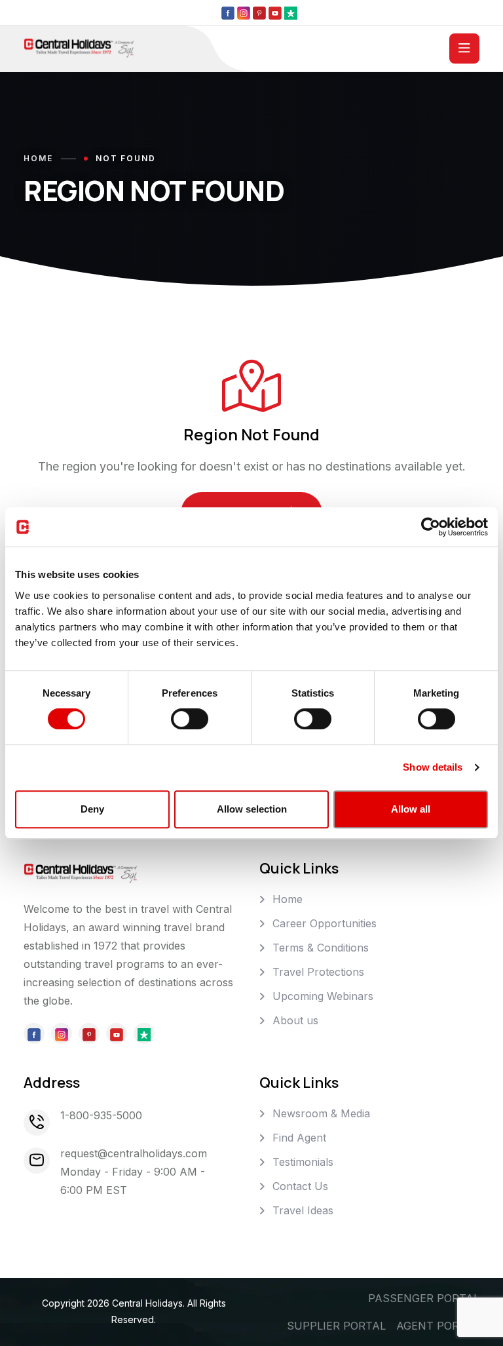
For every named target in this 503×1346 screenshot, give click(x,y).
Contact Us (300, 1186)
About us (295, 1020)
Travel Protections (318, 971)
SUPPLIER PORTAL (336, 1325)
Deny (92, 809)
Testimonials (302, 1161)
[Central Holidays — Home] (79, 47)
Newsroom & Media (321, 1113)
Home (38, 158)
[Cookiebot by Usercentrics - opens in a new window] (430, 527)
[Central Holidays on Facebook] (227, 12)
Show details (432, 767)
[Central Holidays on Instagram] (243, 12)
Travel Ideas (302, 1210)
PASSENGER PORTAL (423, 1298)
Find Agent (299, 1137)
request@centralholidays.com (133, 1153)
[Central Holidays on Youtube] (275, 12)
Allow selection (252, 809)
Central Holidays (147, 1303)
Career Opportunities (324, 923)
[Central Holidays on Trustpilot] (290, 12)
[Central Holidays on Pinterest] (259, 12)
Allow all (410, 809)
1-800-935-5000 (101, 1115)
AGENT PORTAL (437, 1325)
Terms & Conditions (320, 947)
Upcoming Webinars (322, 996)
